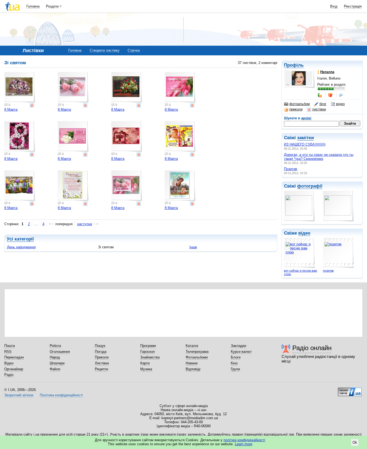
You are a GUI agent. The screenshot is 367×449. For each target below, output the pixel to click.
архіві (306, 118)
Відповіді (193, 369)
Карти (145, 363)
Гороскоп (147, 352)
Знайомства (150, 357)
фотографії (309, 186)
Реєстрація (353, 6)
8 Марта (10, 109)
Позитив (290, 169)
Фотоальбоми (197, 357)
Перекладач (14, 357)
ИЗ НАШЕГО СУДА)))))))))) (304, 144)
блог (322, 104)
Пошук (100, 346)
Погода (100, 352)
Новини (191, 363)
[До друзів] (320, 95)
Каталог (192, 346)
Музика (146, 369)
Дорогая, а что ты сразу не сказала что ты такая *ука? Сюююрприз (318, 157)
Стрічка (134, 50)
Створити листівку (105, 50)
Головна (32, 6)
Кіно (234, 363)
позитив (328, 270)
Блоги (235, 357)
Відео (8, 363)
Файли (55, 369)
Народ (55, 357)
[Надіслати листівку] (32, 105)
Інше (193, 247)
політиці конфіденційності (244, 440)
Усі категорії (20, 239)
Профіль (294, 65)
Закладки (238, 346)
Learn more (243, 444)
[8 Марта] (19, 87)
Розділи (52, 6)
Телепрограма (197, 352)
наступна (84, 224)
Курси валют (241, 352)
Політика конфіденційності (61, 395)
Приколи (102, 357)
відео (340, 104)
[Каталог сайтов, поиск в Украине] (350, 390)
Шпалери (57, 363)
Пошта (9, 346)
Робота (55, 346)
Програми (148, 346)
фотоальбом (299, 104)
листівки (319, 109)
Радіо (8, 375)
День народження (21, 247)
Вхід (333, 6)
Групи (235, 369)
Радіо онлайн (312, 347)
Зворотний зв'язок (18, 395)
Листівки (102, 363)
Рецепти (101, 369)
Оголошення (60, 352)
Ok (354, 442)
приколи (296, 109)
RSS (8, 352)
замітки (305, 137)
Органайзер (13, 369)
